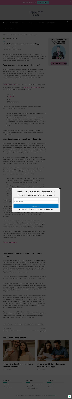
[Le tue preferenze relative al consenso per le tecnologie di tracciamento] (69, 396)
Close (60, 188)
